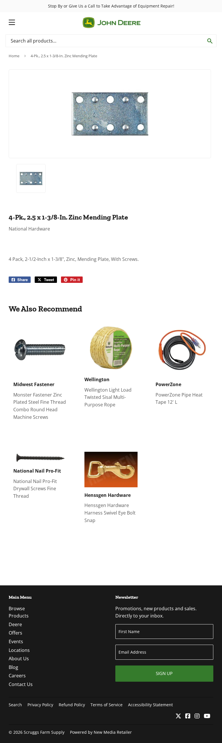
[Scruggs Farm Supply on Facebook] (187, 716)
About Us (19, 658)
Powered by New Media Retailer (101, 732)
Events (16, 641)
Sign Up (164, 673)
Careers (17, 675)
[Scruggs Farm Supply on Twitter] (178, 716)
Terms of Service (106, 704)
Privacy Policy (40, 704)
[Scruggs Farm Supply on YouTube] (207, 716)
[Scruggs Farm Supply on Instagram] (197, 716)
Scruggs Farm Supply (44, 732)
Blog (13, 667)
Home (14, 55)
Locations (19, 650)
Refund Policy (72, 704)
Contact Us (21, 684)
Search (15, 704)
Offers (15, 633)
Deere (15, 624)
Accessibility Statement (150, 704)
